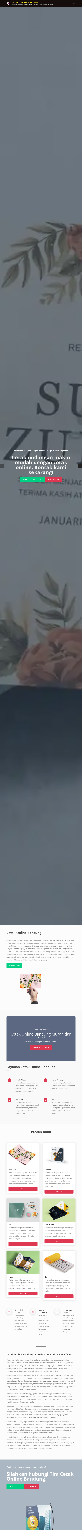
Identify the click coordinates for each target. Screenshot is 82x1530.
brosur (54, 957)
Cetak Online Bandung (25, 2)
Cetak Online (11, 940)
